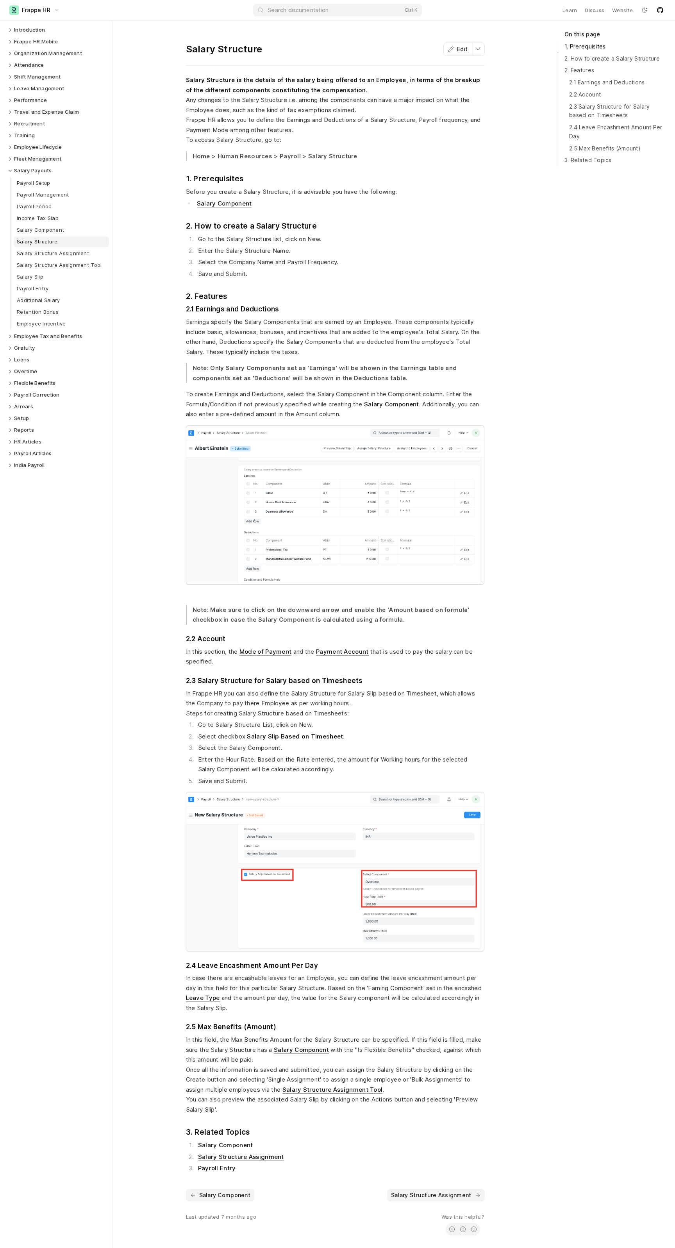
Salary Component (224, 203)
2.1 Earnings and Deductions (607, 82)
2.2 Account (585, 94)
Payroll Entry (217, 1168)
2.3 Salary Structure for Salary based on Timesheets (609, 111)
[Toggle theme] (644, 10)
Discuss (594, 10)
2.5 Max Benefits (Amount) (605, 148)
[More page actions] (478, 49)
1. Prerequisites (584, 46)
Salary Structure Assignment (241, 1156)
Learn (569, 10)
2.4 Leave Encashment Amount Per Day (615, 131)
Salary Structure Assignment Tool (332, 1089)
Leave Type (203, 997)
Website (622, 10)
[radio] (451, 1229)
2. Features (579, 70)
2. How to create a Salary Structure (612, 58)
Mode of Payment (265, 651)
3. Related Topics (588, 160)
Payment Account (342, 651)
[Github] (660, 10)
